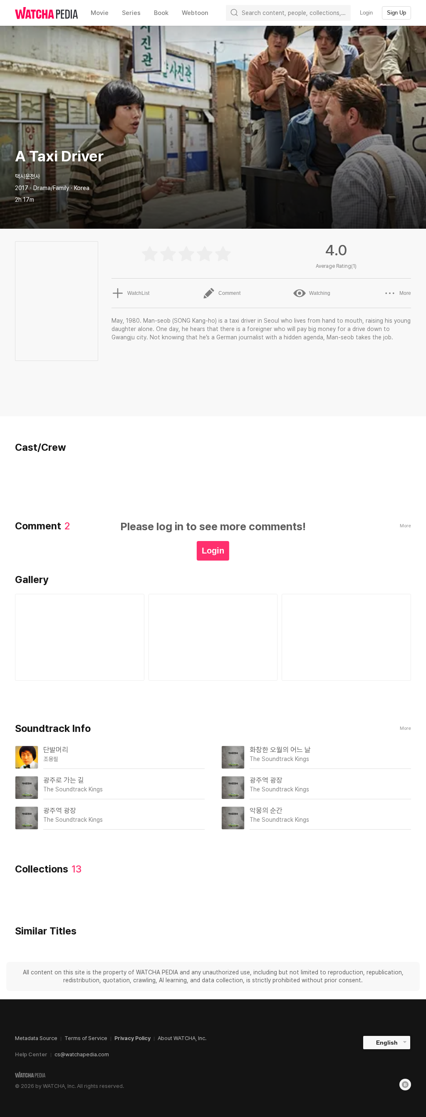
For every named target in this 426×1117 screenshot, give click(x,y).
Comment (229, 293)
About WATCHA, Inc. (182, 1038)
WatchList (138, 293)
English (387, 1042)
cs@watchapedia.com (81, 1054)
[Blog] (405, 1084)
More (405, 293)
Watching (319, 293)
